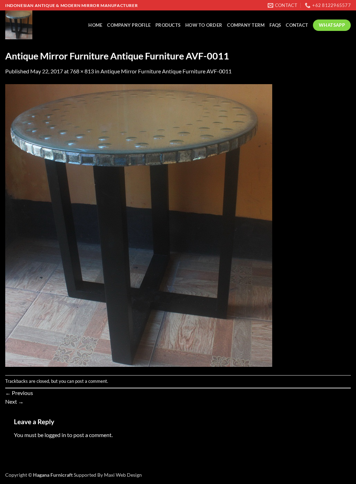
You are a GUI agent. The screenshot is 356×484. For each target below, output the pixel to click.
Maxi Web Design (123, 475)
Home (95, 25)
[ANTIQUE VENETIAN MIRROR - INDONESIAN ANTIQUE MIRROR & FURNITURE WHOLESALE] (34, 24)
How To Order (203, 25)
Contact (297, 25)
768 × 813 (82, 71)
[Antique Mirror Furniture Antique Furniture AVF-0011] (138, 224)
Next (14, 401)
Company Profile (129, 25)
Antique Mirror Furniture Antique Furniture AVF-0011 (166, 71)
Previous (19, 392)
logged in (55, 434)
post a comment (91, 381)
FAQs (275, 25)
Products (167, 25)
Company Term (246, 25)
